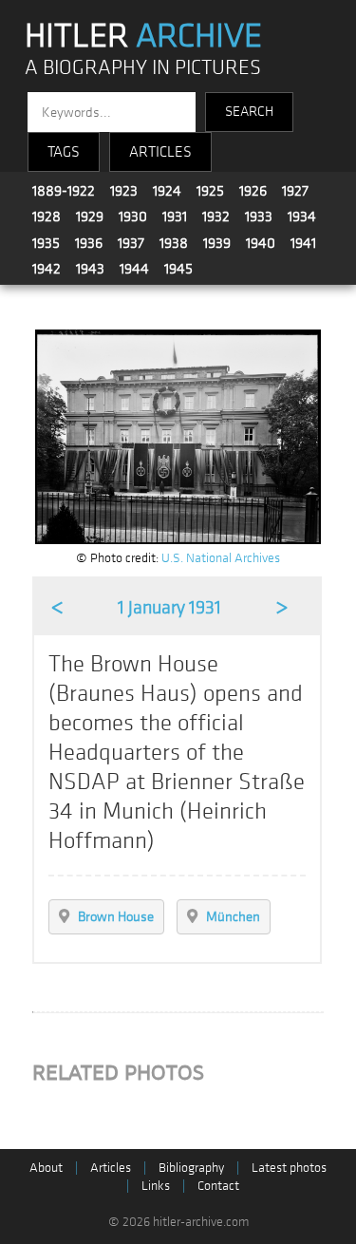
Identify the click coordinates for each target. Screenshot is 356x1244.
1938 (173, 243)
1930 (133, 216)
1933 (258, 216)
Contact (218, 1186)
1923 (124, 190)
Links (155, 1186)
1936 (89, 243)
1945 (178, 268)
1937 (131, 243)
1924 (167, 190)
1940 (260, 243)
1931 (174, 216)
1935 (46, 243)
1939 (217, 243)
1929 (89, 216)
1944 (134, 268)
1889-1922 (63, 190)
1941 (303, 243)
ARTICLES (160, 151)
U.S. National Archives (220, 558)
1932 (216, 216)
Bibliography (191, 1168)
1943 (90, 268)
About (46, 1168)
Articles (110, 1168)
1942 (46, 268)
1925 (210, 190)
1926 (253, 190)
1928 (46, 216)
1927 (295, 190)
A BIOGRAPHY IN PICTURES (143, 68)
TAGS (63, 151)
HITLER (143, 36)
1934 (302, 216)
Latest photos (289, 1168)
